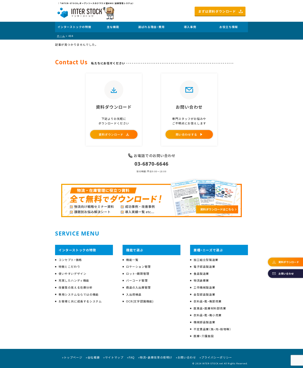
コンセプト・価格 (70, 260)
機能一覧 (132, 260)
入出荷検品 (134, 294)
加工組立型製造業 (206, 260)
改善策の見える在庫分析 (76, 287)
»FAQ (130, 357)
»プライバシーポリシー (216, 357)
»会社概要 (93, 357)
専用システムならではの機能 (79, 294)
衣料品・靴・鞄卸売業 (208, 301)
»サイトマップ (113, 357)
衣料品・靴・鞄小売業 (208, 315)
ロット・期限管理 (137, 273)
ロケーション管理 (138, 266)
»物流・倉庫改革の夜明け (155, 357)
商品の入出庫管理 (138, 287)
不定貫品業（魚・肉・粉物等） (212, 329)
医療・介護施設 (204, 336)
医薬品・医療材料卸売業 (210, 308)
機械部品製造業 (204, 322)
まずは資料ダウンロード (217, 11)
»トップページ (72, 357)
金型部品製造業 (204, 294)
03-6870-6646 (151, 163)
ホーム (61, 36)
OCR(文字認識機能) (140, 301)
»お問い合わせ (186, 357)
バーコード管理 (137, 280)
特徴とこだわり (69, 266)
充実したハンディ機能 (74, 280)
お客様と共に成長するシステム (80, 301)
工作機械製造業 (204, 287)
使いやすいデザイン (72, 273)
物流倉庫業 (201, 280)
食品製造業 (201, 273)
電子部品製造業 (204, 266)
